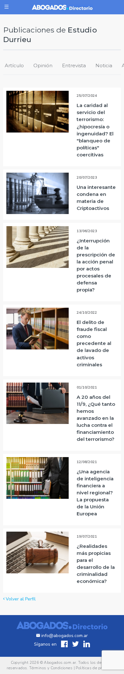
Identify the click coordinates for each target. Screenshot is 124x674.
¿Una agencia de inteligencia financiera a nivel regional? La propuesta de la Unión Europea (95, 493)
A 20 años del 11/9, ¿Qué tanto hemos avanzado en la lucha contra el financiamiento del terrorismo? (96, 418)
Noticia (103, 65)
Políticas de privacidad (96, 667)
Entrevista (74, 65)
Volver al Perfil (20, 599)
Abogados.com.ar (60, 662)
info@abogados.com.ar (64, 636)
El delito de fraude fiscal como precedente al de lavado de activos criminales (94, 343)
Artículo (14, 65)
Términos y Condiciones (50, 667)
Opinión (42, 65)
